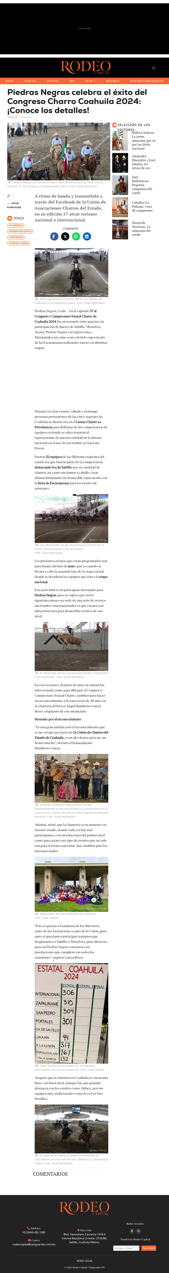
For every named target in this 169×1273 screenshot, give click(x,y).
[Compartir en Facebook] (54, 236)
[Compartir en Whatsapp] (76, 236)
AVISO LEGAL (85, 1261)
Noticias (12, 117)
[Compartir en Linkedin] (87, 236)
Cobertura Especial (22, 231)
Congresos (16, 237)
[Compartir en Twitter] (65, 236)
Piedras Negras (19, 243)
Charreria (16, 225)
